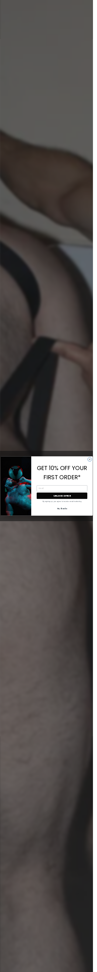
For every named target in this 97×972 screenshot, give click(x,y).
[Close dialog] (90, 459)
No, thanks (62, 508)
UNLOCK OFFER (62, 495)
